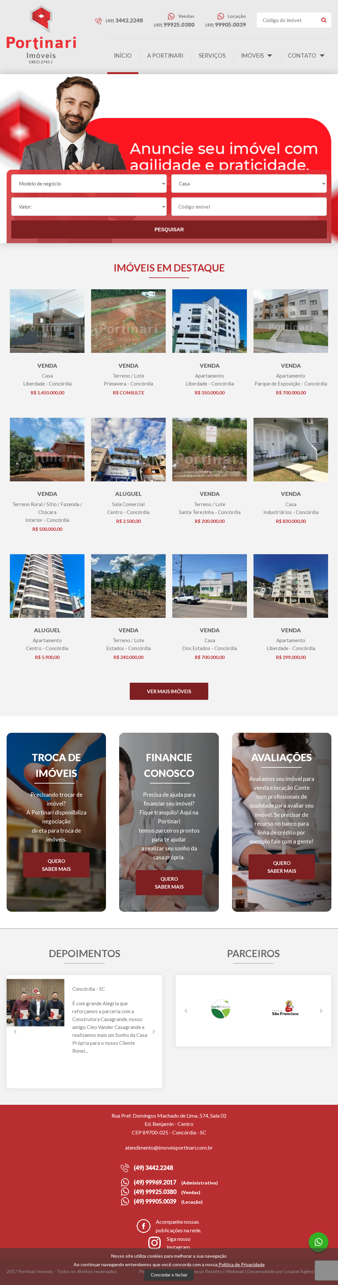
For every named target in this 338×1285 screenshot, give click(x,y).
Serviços (212, 55)
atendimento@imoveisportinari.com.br (169, 1147)
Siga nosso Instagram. (179, 1243)
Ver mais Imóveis (169, 691)
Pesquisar (169, 229)
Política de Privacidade (241, 1264)
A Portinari (165, 55)
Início (123, 55)
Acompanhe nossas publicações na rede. (178, 1225)
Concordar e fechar (169, 1274)
